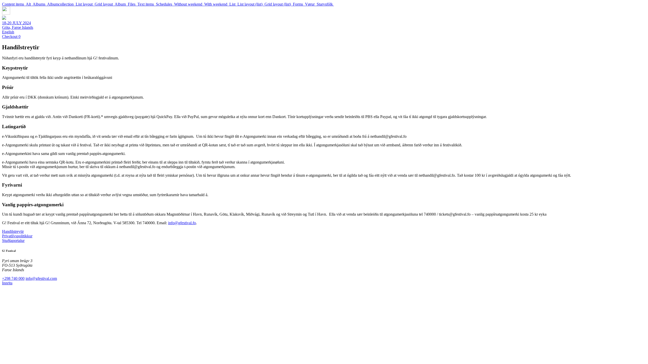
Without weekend (189, 4)
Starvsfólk (325, 4)
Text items (146, 4)
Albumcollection (61, 4)
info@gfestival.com (41, 278)
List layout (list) (251, 4)
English (8, 32)
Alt (29, 4)
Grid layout (105, 4)
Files (132, 4)
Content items (14, 4)
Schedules (165, 4)
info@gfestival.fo (182, 223)
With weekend (216, 4)
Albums (40, 4)
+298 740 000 (13, 278)
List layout (85, 4)
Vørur (311, 4)
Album (121, 4)
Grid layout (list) (279, 4)
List (233, 4)
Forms (299, 4)
